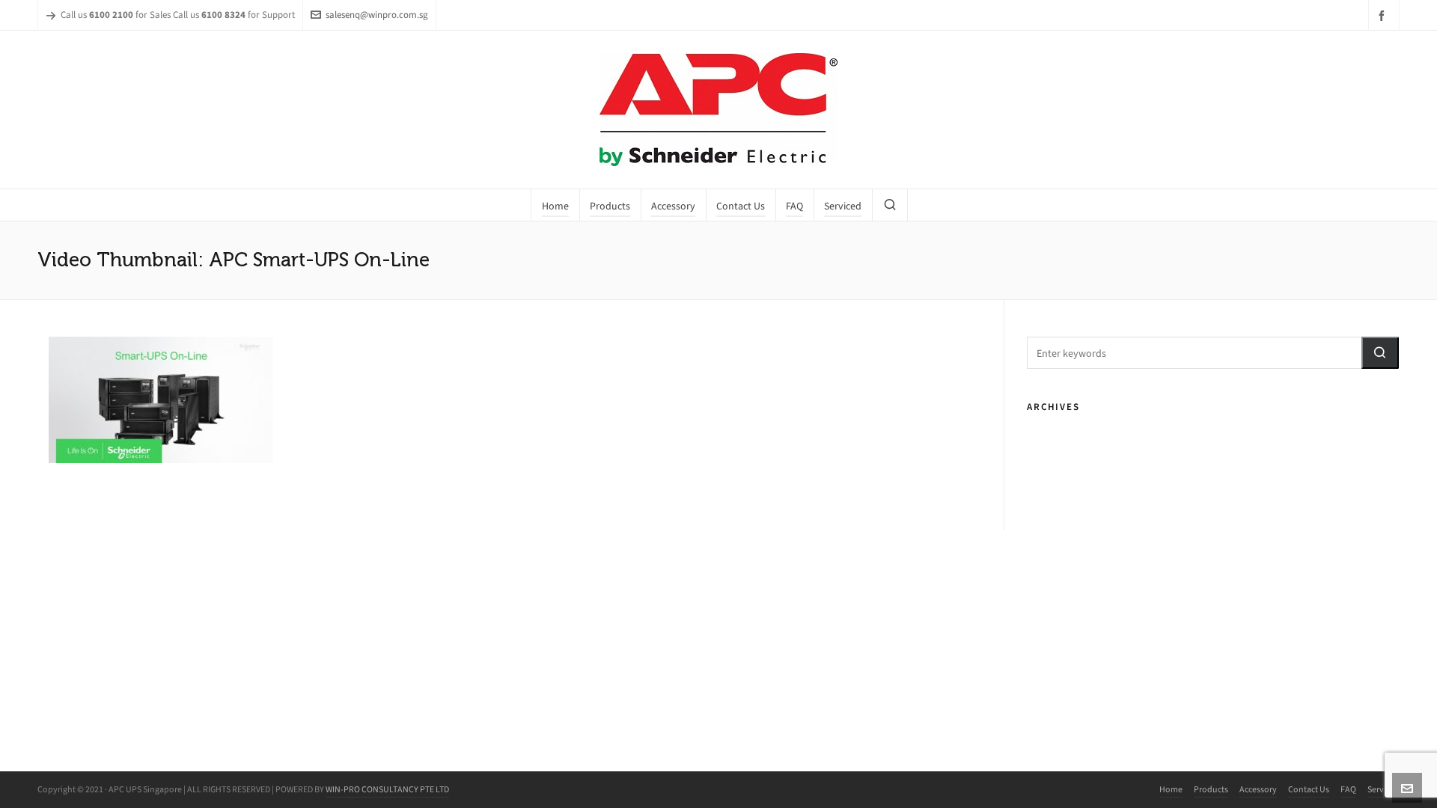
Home (1171, 789)
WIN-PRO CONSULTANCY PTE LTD (387, 789)
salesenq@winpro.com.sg (377, 14)
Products (1211, 789)
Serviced (1383, 789)
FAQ (1348, 789)
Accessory (1258, 789)
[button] (1380, 353)
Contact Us (1308, 789)
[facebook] (1383, 15)
